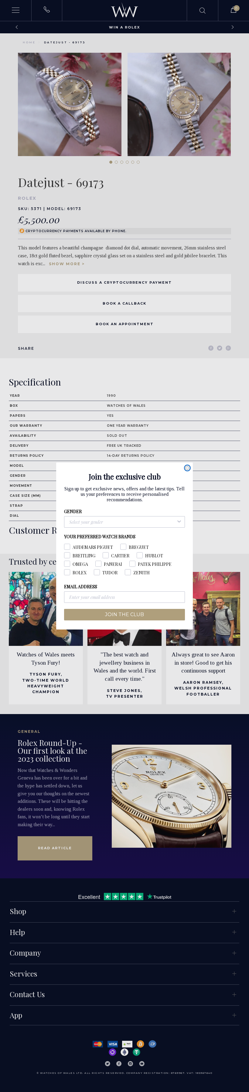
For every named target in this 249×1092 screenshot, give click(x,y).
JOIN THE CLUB (124, 614)
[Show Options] (179, 521)
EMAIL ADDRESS (80, 586)
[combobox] (122, 521)
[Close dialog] (187, 468)
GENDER (73, 511)
